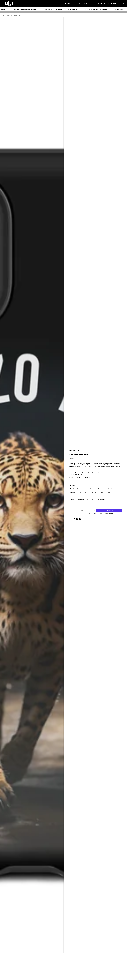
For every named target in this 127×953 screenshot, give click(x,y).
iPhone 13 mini (94, 492)
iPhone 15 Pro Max (101, 499)
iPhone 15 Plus (81, 499)
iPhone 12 (110, 488)
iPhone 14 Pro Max (112, 495)
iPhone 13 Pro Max (74, 495)
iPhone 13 (103, 492)
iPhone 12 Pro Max (83, 492)
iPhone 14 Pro (102, 495)
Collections (9, 15)
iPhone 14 (83, 495)
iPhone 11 (72, 488)
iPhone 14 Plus (92, 495)
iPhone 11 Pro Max (90, 488)
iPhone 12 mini (101, 488)
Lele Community (74, 450)
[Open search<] (120, 3)
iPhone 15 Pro (90, 499)
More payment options (109, 513)
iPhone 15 (72, 499)
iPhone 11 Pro (80, 488)
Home (4, 15)
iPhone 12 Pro (73, 492)
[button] (2, 493)
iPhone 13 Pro (111, 492)
